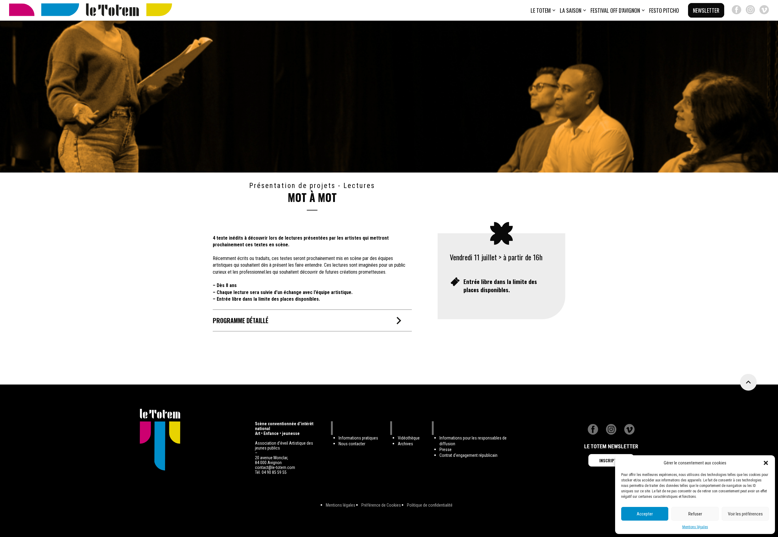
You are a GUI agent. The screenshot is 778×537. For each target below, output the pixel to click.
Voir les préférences (745, 514)
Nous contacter (352, 443)
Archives (405, 443)
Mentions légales (695, 527)
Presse (445, 449)
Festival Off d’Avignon (615, 10)
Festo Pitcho (664, 10)
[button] (766, 463)
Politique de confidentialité (430, 505)
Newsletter (706, 10)
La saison (570, 10)
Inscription (611, 460)
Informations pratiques (358, 438)
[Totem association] (90, 10)
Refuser (695, 514)
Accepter (645, 514)
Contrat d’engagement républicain (468, 455)
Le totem (541, 10)
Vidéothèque (409, 438)
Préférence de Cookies (381, 505)
